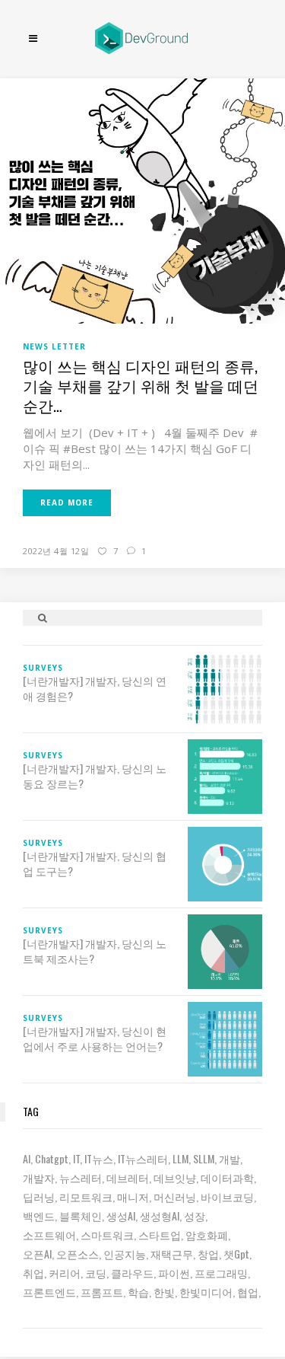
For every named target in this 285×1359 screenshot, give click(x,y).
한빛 (164, 1292)
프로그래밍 (221, 1273)
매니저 (133, 1196)
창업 (208, 1254)
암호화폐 (206, 1235)
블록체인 (80, 1215)
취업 (33, 1273)
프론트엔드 (49, 1292)
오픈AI (37, 1254)
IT (76, 1158)
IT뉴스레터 (143, 1158)
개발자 (39, 1177)
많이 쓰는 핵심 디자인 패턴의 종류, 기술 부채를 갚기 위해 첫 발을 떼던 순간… (140, 385)
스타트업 (159, 1235)
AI (26, 1158)
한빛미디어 (206, 1292)
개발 (229, 1158)
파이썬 (174, 1273)
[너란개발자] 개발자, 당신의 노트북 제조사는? (94, 951)
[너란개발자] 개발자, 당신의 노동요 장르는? (94, 776)
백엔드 (39, 1215)
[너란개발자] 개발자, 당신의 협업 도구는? (94, 863)
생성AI (120, 1215)
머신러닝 (175, 1196)
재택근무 (171, 1254)
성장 (194, 1215)
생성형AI (159, 1215)
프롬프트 (102, 1292)
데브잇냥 (175, 1177)
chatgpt (51, 1158)
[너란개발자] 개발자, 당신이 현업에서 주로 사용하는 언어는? (94, 1038)
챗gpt (236, 1254)
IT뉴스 (98, 1158)
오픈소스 (77, 1254)
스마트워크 (107, 1235)
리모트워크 (85, 1196)
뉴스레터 (80, 1177)
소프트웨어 (49, 1235)
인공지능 (124, 1254)
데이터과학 (227, 1177)
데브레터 (127, 1177)
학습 (138, 1292)
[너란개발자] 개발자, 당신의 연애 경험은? (94, 688)
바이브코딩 (227, 1196)
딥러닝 (39, 1196)
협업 (247, 1292)
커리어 (65, 1273)
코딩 (95, 1273)
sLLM (203, 1158)
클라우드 (132, 1273)
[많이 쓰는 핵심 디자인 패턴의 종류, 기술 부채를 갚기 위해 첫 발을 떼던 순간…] (142, 199)
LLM (180, 1158)
